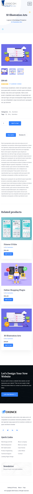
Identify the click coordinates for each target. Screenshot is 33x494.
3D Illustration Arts (12, 336)
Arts (9, 114)
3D (6, 114)
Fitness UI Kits (10, 244)
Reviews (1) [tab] (22, 135)
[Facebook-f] (3, 430)
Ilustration (15, 112)
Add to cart (15, 123)
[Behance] (17, 430)
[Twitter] (8, 430)
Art (10, 112)
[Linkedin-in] (12, 430)
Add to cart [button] (8, 254)
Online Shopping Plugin (14, 290)
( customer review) (15, 84)
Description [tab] (11, 135)
